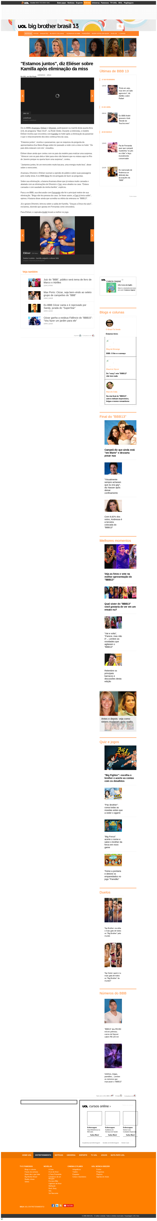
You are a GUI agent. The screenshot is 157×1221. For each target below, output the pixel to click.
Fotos (35, 33)
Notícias (70, 3)
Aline (47, 176)
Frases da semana (31, 1172)
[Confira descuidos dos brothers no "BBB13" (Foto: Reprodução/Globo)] (130, 729)
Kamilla (54, 134)
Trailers (75, 1172)
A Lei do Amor (54, 1172)
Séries (27, 1182)
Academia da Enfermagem (91, 1143)
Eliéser (44, 128)
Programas (100, 1172)
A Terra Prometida (55, 1174)
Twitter (57, 1205)
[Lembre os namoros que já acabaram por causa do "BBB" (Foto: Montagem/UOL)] (115, 729)
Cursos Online (112, 278)
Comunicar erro (87, 335)
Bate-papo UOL (118, 1155)
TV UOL (113, 3)
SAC (48, 3)
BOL (120, 3)
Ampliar (86, 80)
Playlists (99, 1174)
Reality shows (30, 1179)
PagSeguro (128, 3)
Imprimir (76, 335)
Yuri (60, 184)
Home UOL (27, 1155)
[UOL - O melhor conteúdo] (24, 3)
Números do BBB (73, 33)
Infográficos (76, 1169)
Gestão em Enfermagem (111, 1143)
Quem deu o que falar (32, 1174)
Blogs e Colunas (57, 33)
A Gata (51, 1169)
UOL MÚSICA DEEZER (101, 1166)
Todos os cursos (127, 1105)
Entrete (87, 3)
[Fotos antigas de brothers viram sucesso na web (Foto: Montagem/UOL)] (122, 729)
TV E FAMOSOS (26, 1166)
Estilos (98, 1169)
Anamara (36, 128)
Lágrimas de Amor (55, 1183)
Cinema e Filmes (75, 1166)
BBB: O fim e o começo (116, 353)
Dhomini (52, 128)
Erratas (117, 1096)
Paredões (86, 33)
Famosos (105, 3)
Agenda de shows (102, 1177)
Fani (76, 195)
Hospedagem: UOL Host (131, 1216)
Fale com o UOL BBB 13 (103, 1096)
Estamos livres (112, 334)
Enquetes (44, 33)
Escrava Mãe (53, 1181)
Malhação (52, 1186)
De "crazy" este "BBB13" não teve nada (116, 374)
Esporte (79, 3)
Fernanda (56, 193)
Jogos (104, 1155)
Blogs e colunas (30, 1169)
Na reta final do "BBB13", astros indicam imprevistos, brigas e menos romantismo (117, 398)
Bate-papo (61, 3)
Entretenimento (43, 1155)
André (44, 212)
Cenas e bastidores (79, 1177)
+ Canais (122, 33)
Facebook (53, 1205)
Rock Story (53, 1188)
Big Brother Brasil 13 (53, 26)
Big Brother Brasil (31, 1177)
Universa (95, 3)
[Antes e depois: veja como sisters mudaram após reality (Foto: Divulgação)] (108, 729)
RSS (61, 1205)
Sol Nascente (53, 1193)
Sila (50, 1191)
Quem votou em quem (100, 33)
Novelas (48, 1166)
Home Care (125, 1143)
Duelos (114, 33)
